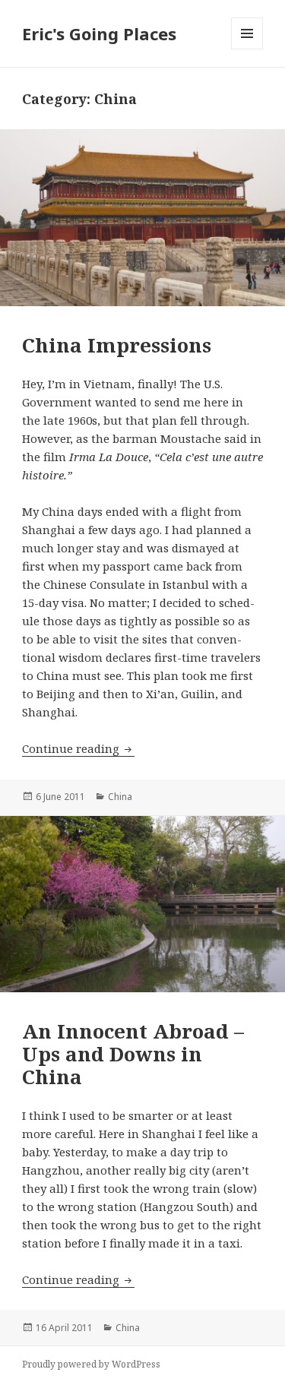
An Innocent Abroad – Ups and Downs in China (133, 1053)
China (120, 796)
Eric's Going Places (99, 33)
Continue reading (78, 748)
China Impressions (116, 345)
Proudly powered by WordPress (91, 1364)
